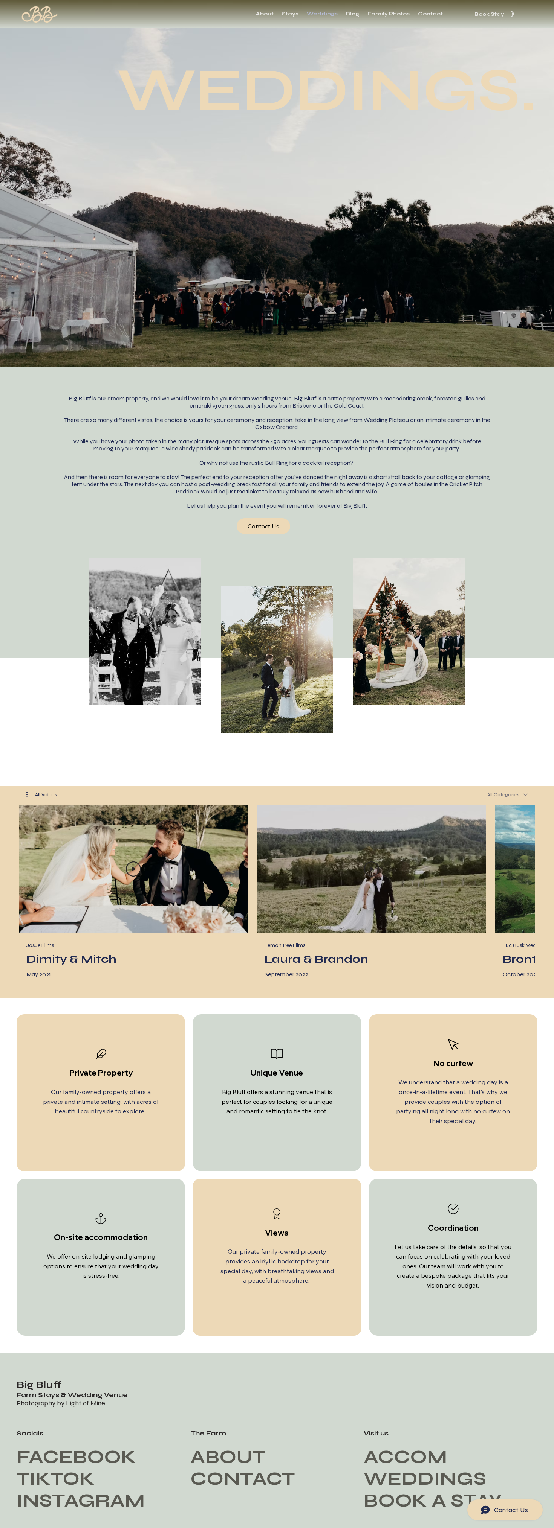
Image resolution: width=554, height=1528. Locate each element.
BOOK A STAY (433, 1500)
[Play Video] (133, 869)
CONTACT (242, 1479)
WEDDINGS (425, 1479)
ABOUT (227, 1457)
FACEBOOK (76, 1457)
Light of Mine (85, 1403)
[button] (41, 795)
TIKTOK (56, 1479)
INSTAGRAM (81, 1500)
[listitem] (101, 1092)
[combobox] (507, 794)
